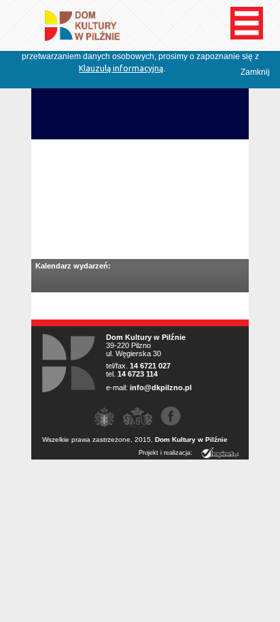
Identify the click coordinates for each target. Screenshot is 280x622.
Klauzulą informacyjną (121, 68)
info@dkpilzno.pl (161, 387)
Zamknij (255, 72)
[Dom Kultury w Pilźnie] (75, 35)
